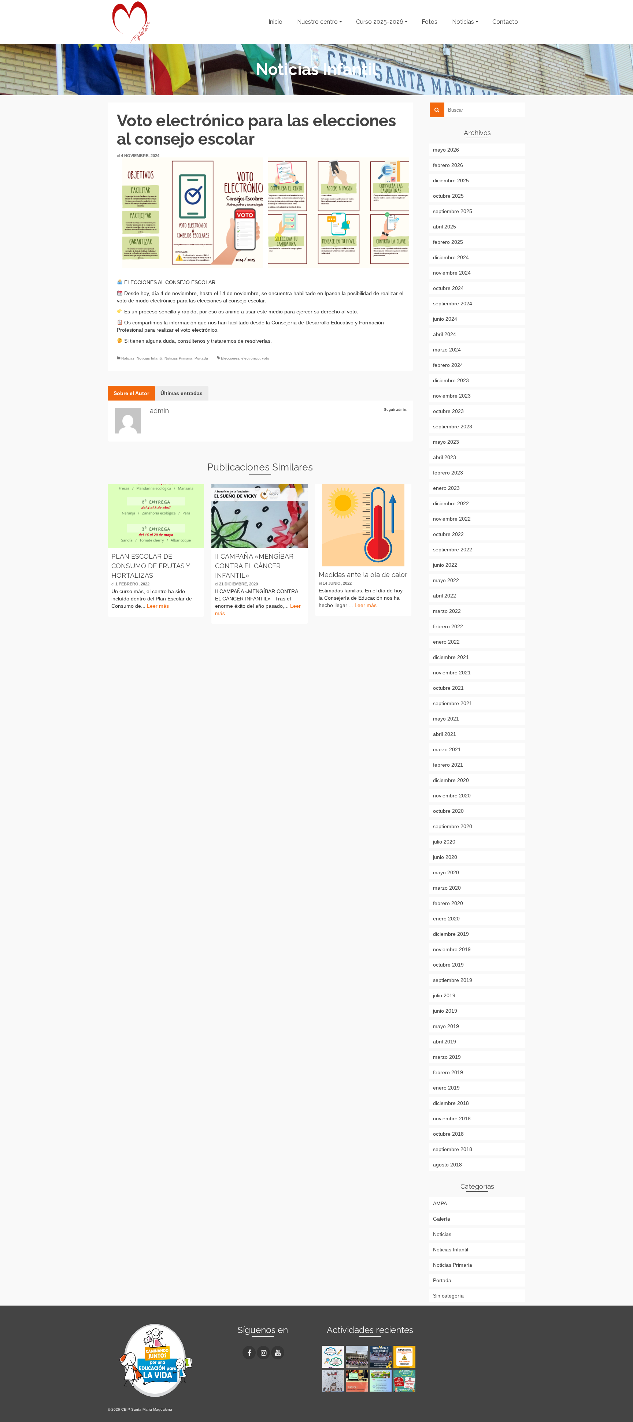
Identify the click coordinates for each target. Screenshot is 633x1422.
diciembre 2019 (451, 934)
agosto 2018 (447, 1165)
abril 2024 (444, 334)
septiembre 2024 (452, 303)
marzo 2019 (447, 1057)
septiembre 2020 (452, 826)
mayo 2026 (446, 150)
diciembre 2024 (451, 257)
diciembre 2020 (451, 780)
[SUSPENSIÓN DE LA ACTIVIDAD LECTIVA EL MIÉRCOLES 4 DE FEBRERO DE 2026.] (405, 1357)
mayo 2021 (446, 719)
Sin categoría (448, 1296)
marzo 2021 (447, 749)
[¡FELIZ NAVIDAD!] (334, 1381)
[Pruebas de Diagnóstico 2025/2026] (334, 1357)
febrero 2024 (448, 365)
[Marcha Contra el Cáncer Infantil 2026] (381, 1357)
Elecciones (230, 358)
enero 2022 (446, 642)
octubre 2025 (448, 196)
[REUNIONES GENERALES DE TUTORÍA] (381, 1381)
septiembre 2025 (452, 211)
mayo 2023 (446, 442)
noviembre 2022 (452, 519)
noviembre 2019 (452, 949)
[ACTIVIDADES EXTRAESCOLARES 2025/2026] (405, 1381)
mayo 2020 (446, 872)
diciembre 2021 (451, 657)
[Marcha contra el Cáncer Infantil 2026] (358, 1357)
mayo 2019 (446, 1026)
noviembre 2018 (452, 1118)
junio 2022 (445, 565)
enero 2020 (446, 919)
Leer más (158, 606)
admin (159, 410)
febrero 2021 (448, 765)
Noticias (127, 358)
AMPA (440, 1203)
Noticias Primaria (178, 358)
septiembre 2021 (452, 703)
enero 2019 (446, 1088)
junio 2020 (445, 857)
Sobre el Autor (131, 393)
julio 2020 (444, 842)
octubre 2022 (448, 534)
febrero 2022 (448, 626)
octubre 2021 (448, 688)
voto (265, 358)
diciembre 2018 (451, 1103)
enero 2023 (446, 488)
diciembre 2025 (451, 180)
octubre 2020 (448, 811)
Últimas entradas (181, 393)
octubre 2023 (448, 411)
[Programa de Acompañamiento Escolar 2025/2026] (358, 1381)
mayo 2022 (446, 580)
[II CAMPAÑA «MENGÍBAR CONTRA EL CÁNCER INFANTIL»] (259, 516)
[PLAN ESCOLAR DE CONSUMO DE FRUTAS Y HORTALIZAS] (156, 516)
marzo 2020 (447, 888)
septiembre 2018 (452, 1149)
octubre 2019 (448, 965)
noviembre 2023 (452, 396)
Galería (441, 1219)
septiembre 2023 (452, 426)
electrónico (250, 358)
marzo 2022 (447, 611)
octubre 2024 (448, 288)
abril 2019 (444, 1042)
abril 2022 (444, 596)
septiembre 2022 (452, 549)
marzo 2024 (447, 350)
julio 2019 (444, 995)
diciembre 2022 (451, 503)
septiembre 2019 (452, 980)
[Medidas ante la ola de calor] (363, 525)
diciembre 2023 (451, 380)
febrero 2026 (448, 165)
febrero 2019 (448, 1072)
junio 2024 (445, 319)
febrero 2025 (448, 242)
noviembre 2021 (452, 672)
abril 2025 (444, 227)
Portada (201, 358)
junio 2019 (445, 1011)
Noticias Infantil (149, 358)
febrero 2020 (448, 903)
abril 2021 (444, 734)
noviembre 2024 (452, 273)
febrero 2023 (448, 473)
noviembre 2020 (452, 796)
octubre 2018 (448, 1134)
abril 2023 (444, 457)
